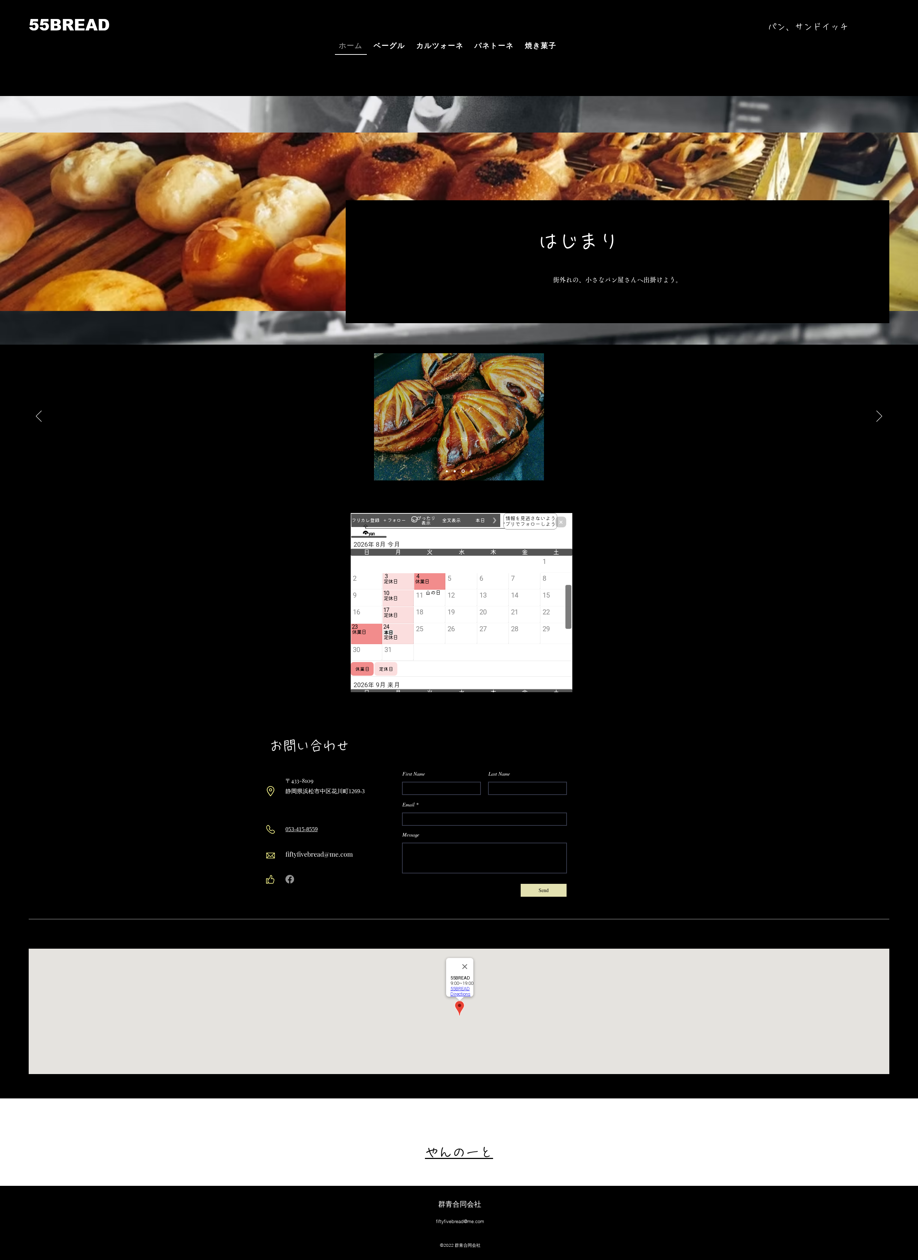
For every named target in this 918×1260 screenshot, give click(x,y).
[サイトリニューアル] (447, 471)
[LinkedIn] (312, 879)
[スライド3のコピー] (455, 471)
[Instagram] (323, 879)
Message (410, 834)
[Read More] (546, 307)
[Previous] (39, 417)
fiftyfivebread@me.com (319, 854)
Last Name (499, 773)
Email (408, 804)
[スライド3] (471, 471)
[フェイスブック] (289, 879)
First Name (413, 773)
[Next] (879, 417)
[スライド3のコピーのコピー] (463, 471)
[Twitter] (301, 879)
